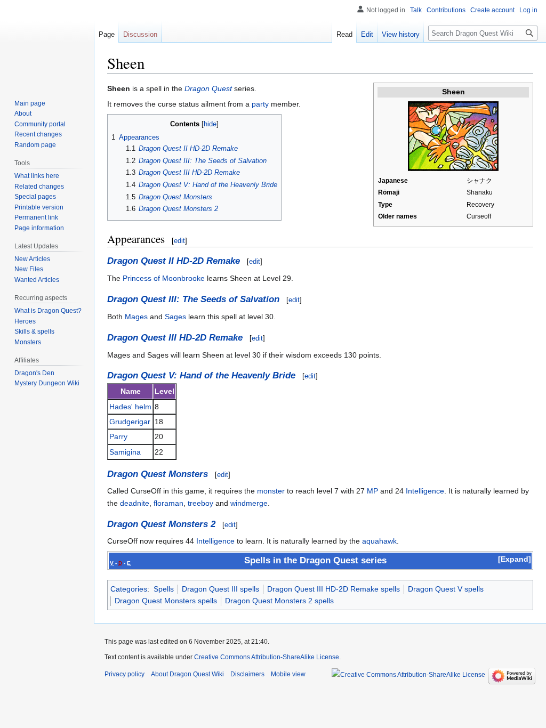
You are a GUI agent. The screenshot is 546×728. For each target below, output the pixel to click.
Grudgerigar (129, 421)
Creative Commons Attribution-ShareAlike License (266, 657)
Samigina (125, 452)
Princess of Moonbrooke (164, 278)
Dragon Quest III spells (220, 589)
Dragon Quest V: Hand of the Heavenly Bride (201, 375)
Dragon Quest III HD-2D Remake (175, 338)
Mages (136, 316)
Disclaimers (247, 674)
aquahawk (379, 541)
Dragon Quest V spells (446, 589)
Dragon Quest (208, 88)
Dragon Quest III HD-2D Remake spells (333, 589)
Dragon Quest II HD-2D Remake (173, 261)
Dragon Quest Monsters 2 (161, 524)
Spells (164, 589)
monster (271, 491)
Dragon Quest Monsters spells (166, 600)
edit (179, 241)
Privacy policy (124, 674)
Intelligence (425, 491)
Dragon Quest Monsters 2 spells (279, 600)
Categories (128, 589)
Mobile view (288, 674)
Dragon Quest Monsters (157, 474)
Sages (175, 316)
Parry (118, 436)
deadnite (134, 503)
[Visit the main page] (47, 42)
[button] (514, 559)
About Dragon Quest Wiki (187, 674)
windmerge (249, 503)
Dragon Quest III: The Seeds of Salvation (193, 299)
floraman (168, 503)
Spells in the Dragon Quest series (315, 560)
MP (372, 491)
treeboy (200, 503)
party (260, 104)
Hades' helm (130, 406)
